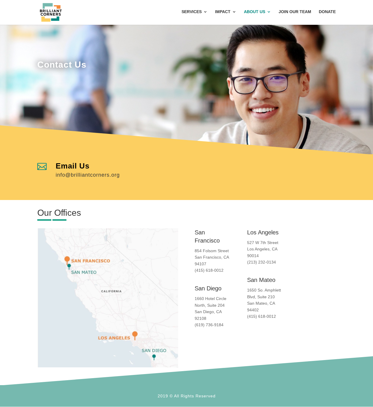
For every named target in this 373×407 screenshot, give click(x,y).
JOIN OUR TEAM (295, 12)
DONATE (327, 12)
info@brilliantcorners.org (88, 175)
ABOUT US (254, 12)
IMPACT (223, 12)
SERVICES (192, 12)
